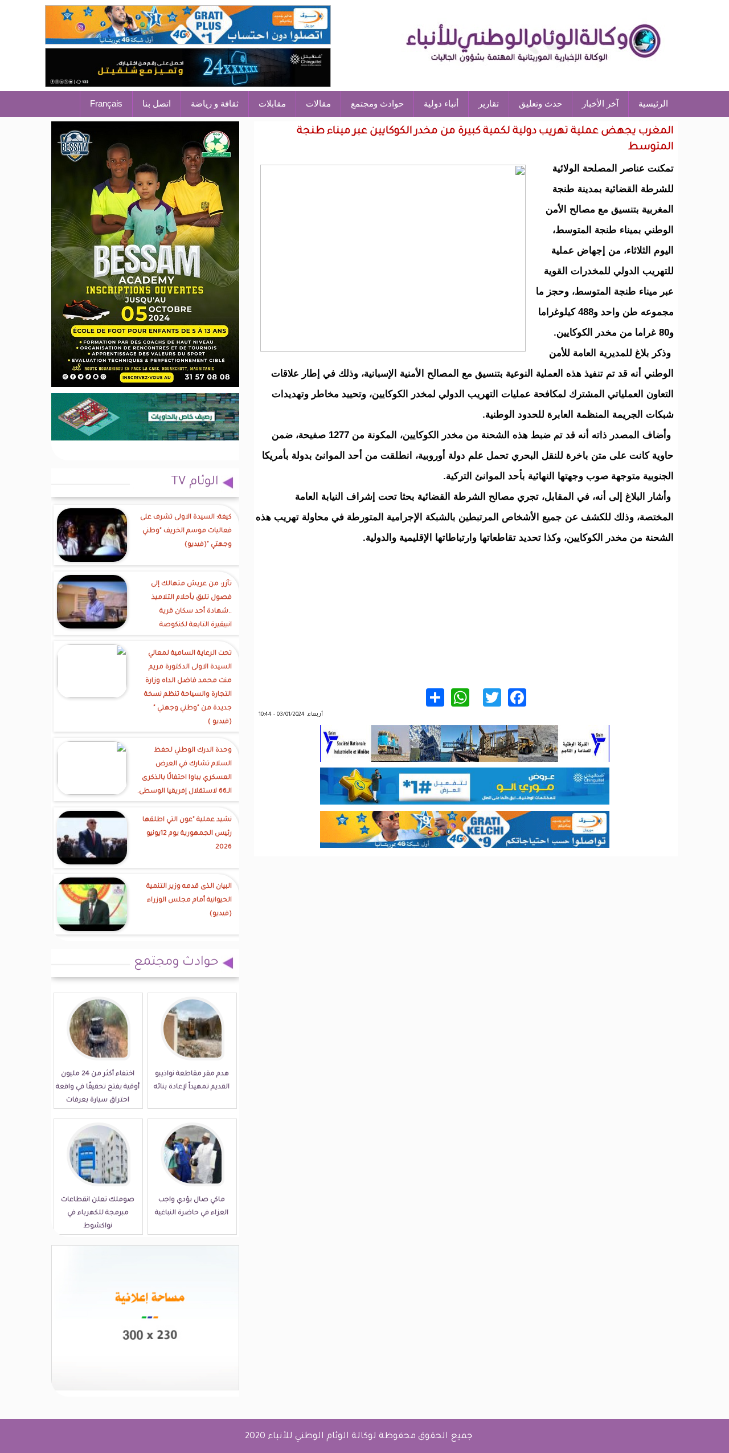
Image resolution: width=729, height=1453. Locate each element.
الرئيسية (653, 103)
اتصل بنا (156, 103)
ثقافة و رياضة (215, 103)
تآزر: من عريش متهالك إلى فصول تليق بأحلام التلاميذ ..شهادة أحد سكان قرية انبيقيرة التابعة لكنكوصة (191, 605)
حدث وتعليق (540, 103)
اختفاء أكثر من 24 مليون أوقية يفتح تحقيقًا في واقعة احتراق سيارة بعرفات (98, 1087)
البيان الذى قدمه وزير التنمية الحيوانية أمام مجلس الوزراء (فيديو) (189, 900)
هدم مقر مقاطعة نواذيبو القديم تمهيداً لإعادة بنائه (192, 1081)
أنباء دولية (441, 103)
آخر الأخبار (600, 103)
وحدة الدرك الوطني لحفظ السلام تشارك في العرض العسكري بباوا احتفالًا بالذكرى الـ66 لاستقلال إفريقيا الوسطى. (184, 771)
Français (106, 103)
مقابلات (272, 103)
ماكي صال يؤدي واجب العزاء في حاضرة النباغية (191, 1207)
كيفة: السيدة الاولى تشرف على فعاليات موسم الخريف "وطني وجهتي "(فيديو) (186, 531)
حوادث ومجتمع (377, 103)
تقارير (488, 103)
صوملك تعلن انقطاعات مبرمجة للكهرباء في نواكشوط (97, 1213)
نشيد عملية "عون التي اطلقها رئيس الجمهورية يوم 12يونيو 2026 (187, 834)
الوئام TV (195, 482)
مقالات (318, 103)
